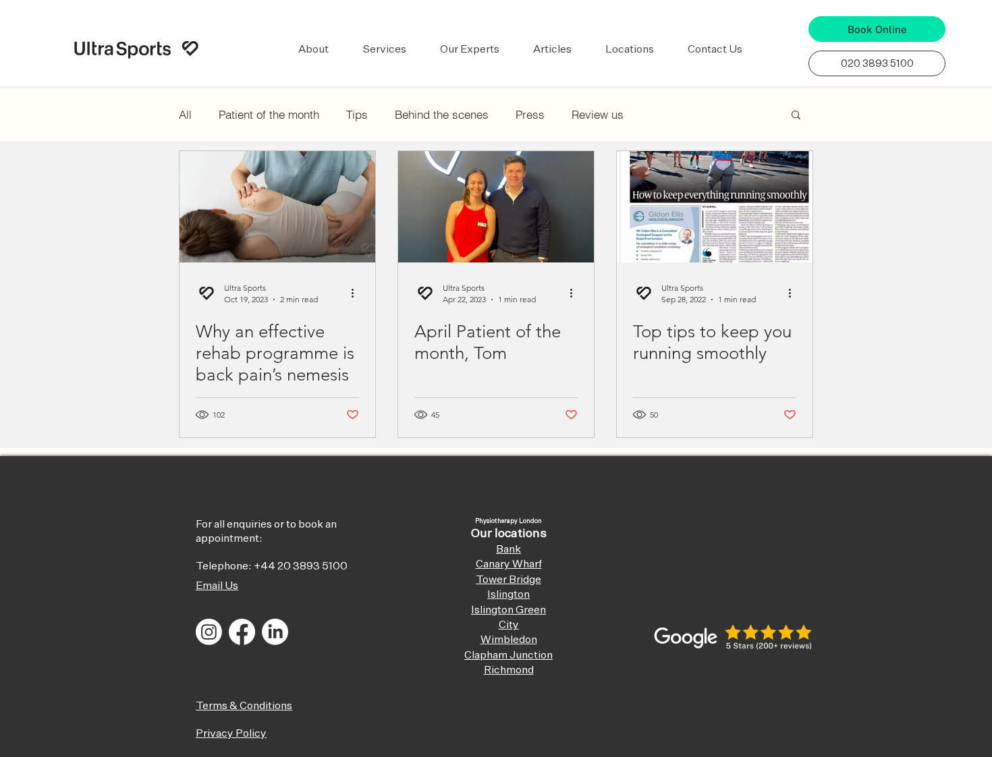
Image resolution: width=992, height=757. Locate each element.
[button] (313, 50)
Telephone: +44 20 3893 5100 (272, 566)
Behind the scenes (442, 114)
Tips (357, 114)
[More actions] (357, 293)
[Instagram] (209, 632)
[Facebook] (242, 632)
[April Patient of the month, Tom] (496, 206)
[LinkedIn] (275, 632)
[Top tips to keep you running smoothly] (714, 206)
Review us (598, 114)
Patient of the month (269, 114)
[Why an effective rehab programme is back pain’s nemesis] (277, 206)
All (185, 114)
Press (530, 114)
